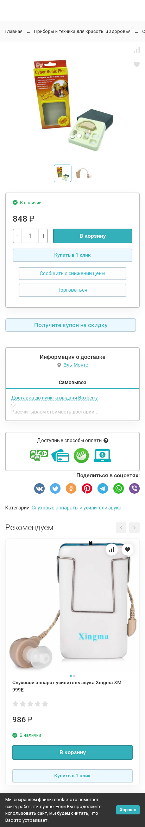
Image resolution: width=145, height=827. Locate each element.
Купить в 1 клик (72, 255)
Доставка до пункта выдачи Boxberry (54, 398)
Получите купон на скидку (71, 324)
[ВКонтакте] (39, 488)
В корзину (93, 235)
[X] (55, 488)
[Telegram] (102, 488)
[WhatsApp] (118, 488)
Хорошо (128, 809)
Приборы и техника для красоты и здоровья (82, 31)
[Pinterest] (87, 488)
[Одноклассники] (71, 488)
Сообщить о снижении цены (72, 273)
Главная (14, 31)
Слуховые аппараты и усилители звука (76, 507)
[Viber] (134, 488)
